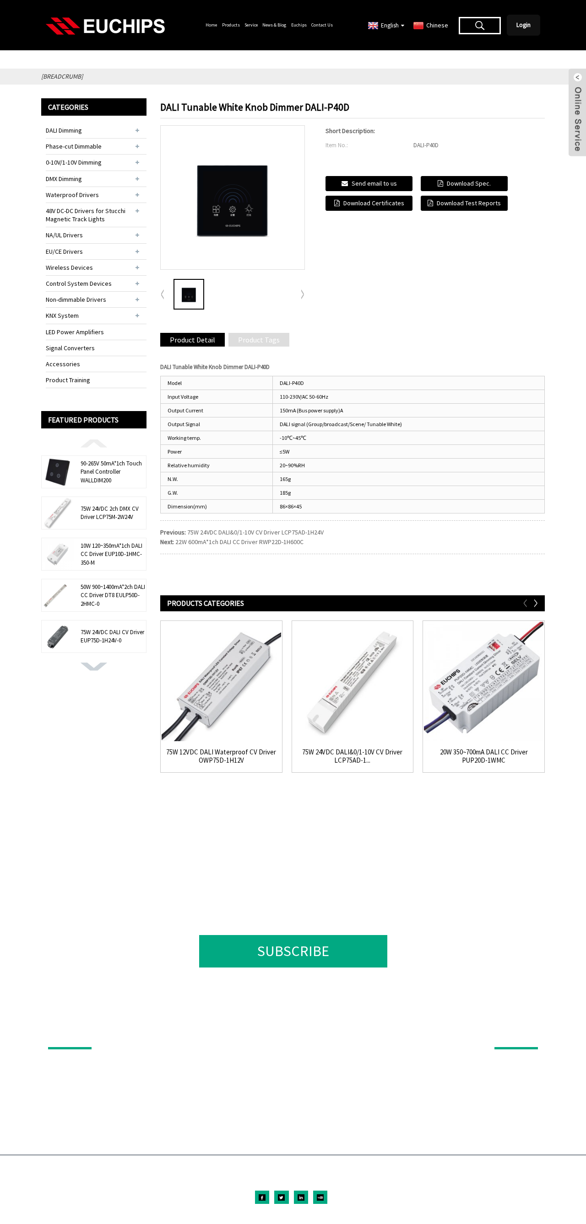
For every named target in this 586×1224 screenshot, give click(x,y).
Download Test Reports (469, 203)
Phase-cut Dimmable (74, 146)
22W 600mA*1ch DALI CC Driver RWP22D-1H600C (239, 542)
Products (231, 25)
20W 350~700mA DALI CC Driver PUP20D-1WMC (484, 756)
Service (251, 25)
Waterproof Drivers (72, 195)
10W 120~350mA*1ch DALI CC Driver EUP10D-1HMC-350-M (111, 554)
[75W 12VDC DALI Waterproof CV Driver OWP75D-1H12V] (221, 681)
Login (523, 25)
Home (211, 25)
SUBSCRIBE (293, 951)
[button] (93, 442)
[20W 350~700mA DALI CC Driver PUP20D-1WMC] (483, 681)
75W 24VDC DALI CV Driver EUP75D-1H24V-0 (112, 636)
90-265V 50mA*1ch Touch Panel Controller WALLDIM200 (111, 472)
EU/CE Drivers (64, 251)
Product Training (68, 380)
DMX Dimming (64, 179)
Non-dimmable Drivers (76, 299)
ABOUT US (510, 1034)
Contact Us (322, 25)
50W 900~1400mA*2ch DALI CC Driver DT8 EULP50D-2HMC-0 (113, 595)
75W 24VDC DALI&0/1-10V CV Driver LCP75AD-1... (352, 756)
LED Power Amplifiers (75, 332)
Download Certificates (373, 203)
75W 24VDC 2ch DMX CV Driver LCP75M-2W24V (110, 513)
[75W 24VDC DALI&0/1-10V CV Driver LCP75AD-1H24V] (352, 681)
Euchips (299, 25)
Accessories (63, 364)
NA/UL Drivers (64, 235)
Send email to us (374, 183)
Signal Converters (70, 348)
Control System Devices (79, 283)
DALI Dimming (64, 130)
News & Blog (274, 25)
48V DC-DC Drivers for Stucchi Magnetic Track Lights (85, 215)
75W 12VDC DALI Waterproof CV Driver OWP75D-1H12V (221, 756)
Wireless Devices (69, 267)
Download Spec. (469, 183)
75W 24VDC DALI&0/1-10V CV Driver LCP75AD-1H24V (255, 532)
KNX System (62, 315)
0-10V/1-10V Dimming (74, 162)
